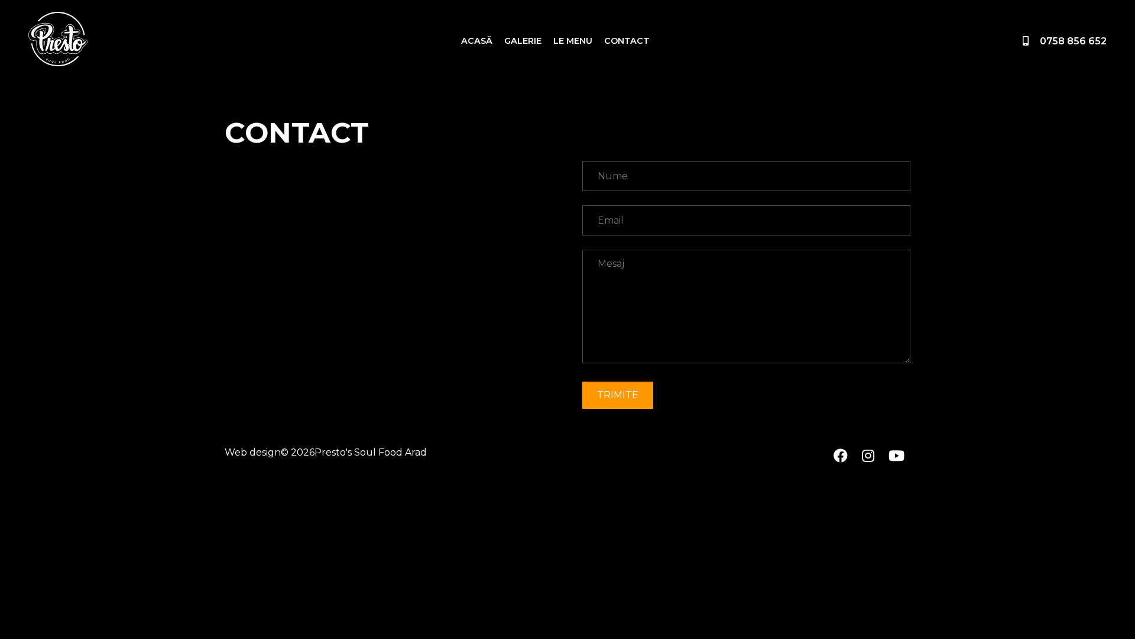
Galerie (522, 41)
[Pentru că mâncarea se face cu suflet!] (57, 41)
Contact (627, 41)
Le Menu (572, 41)
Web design (253, 452)
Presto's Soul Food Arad (370, 452)
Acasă (476, 41)
